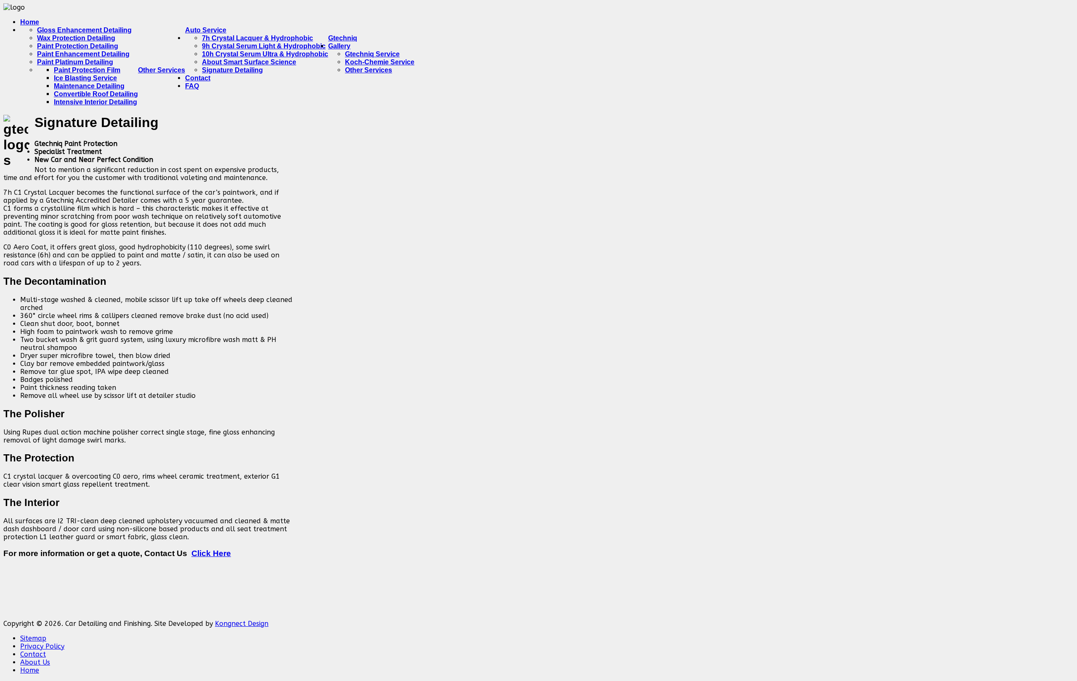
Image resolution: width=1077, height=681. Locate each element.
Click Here (211, 553)
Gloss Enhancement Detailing (84, 30)
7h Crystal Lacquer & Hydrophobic (257, 38)
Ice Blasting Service (85, 78)
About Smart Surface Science (249, 62)
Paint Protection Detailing (77, 46)
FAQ (192, 86)
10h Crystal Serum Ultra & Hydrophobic (265, 54)
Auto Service (205, 30)
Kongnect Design (241, 624)
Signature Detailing (232, 70)
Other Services (161, 70)
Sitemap (33, 638)
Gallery (339, 46)
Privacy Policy (42, 646)
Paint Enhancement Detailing (83, 54)
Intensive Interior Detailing (95, 102)
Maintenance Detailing (89, 86)
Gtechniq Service (372, 54)
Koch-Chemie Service (379, 62)
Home (29, 22)
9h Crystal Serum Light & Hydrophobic (264, 46)
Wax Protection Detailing (76, 38)
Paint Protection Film (87, 70)
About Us (35, 662)
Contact (33, 654)
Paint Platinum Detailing (75, 62)
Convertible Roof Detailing (96, 94)
